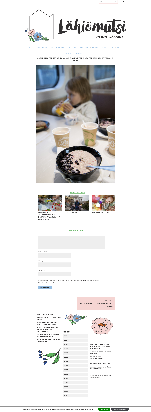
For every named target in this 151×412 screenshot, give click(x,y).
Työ (112, 48)
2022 (66, 348)
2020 (66, 357)
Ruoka (104, 48)
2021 (66, 353)
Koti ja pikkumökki (81, 48)
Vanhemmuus (42, 48)
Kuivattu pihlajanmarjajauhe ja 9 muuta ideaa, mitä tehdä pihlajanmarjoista (47, 329)
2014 (66, 383)
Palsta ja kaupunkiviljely (60, 48)
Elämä (31, 48)
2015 (66, 378)
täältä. (91, 409)
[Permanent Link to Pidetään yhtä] (77, 210)
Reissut (95, 48)
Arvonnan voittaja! (100, 212)
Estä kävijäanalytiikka (120, 409)
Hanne (119, 48)
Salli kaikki (104, 409)
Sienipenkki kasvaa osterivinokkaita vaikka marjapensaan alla (48, 335)
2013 (66, 387)
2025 (66, 336)
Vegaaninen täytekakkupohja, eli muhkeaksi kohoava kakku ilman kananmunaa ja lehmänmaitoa (49, 216)
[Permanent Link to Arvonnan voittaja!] (103, 210)
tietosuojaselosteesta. (52, 283)
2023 (66, 344)
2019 (66, 361)
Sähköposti (44, 261)
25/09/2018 (68, 53)
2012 (66, 391)
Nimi (42, 251)
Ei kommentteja (79, 53)
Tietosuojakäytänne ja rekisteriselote (101, 375)
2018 (66, 365)
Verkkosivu (42, 270)
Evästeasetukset (95, 377)
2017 (66, 370)
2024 (66, 340)
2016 (66, 374)
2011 (65, 395)
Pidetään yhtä (71, 212)
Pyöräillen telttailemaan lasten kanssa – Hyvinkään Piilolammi (47, 323)
